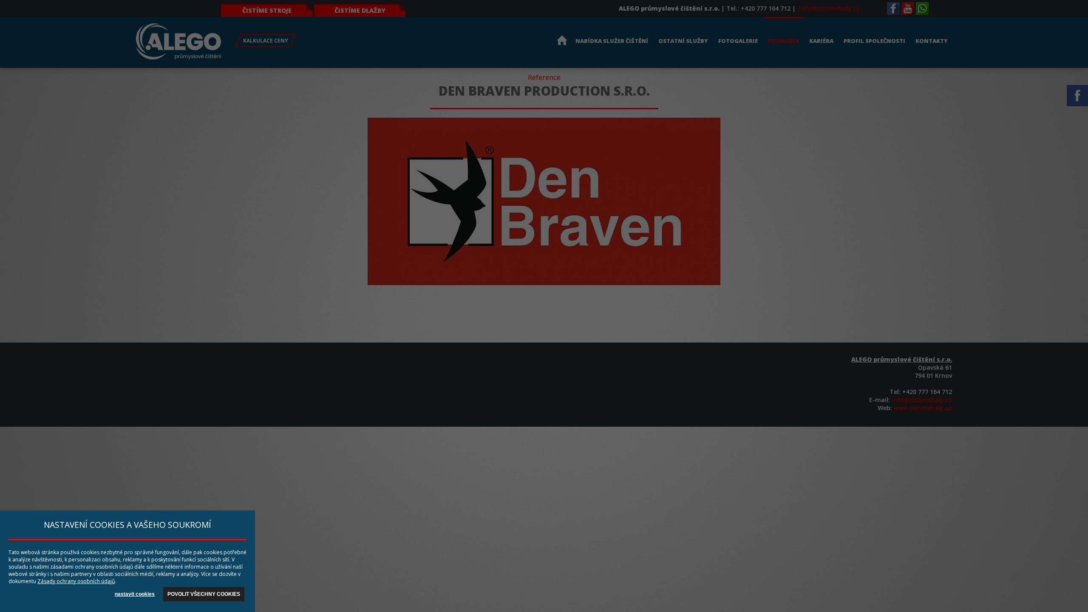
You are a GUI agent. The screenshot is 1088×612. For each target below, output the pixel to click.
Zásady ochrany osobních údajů (76, 581)
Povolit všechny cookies (203, 594)
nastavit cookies (135, 594)
